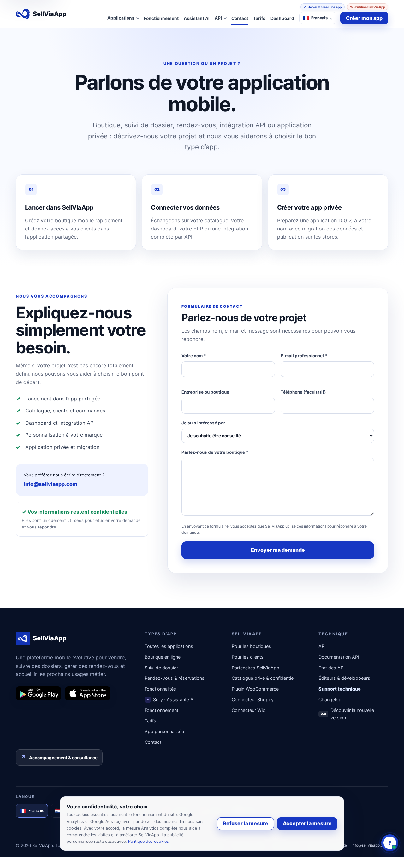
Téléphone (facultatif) (303, 391)
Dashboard (282, 18)
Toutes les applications (169, 646)
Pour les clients (248, 657)
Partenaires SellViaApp (255, 667)
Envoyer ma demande (278, 550)
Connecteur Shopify (253, 699)
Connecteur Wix (248, 710)
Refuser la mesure (245, 823)
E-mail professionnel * (304, 355)
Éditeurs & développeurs (344, 678)
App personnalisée (164, 731)
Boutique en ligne (163, 657)
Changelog (330, 699)
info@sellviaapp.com (50, 484)
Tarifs (259, 18)
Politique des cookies (148, 841)
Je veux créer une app (323, 7)
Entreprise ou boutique (205, 391)
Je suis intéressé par (203, 422)
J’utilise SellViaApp (367, 7)
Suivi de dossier (161, 667)
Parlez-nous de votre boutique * (214, 452)
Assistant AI (197, 18)
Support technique (339, 688)
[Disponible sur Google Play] (38, 693)
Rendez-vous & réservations (175, 678)
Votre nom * (193, 355)
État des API (331, 667)
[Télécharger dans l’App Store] (87, 693)
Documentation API (338, 657)
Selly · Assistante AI (170, 699)
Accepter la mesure (307, 823)
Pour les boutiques (251, 646)
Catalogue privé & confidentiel (263, 678)
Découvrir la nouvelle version (347, 714)
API (322, 646)
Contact (239, 18)
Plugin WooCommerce (255, 688)
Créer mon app (364, 18)
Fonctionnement (161, 18)
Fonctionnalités (160, 688)
